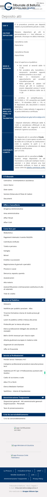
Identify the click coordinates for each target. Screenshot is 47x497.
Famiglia (7, 251)
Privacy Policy (38, 479)
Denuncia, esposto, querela (14, 273)
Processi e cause (10, 269)
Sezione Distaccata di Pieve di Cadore (18, 194)
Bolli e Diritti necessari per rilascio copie (19, 335)
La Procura (8, 471)
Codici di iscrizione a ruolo (14, 377)
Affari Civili (8, 222)
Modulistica (8, 233)
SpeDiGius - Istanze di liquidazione (17, 391)
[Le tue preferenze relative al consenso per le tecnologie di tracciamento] (45, 373)
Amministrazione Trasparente (15, 479)
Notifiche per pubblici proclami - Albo (18, 308)
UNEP (39, 471)
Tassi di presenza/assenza (14, 408)
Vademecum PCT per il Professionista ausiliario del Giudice (23, 372)
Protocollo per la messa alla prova (16, 324)
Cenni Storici (8, 185)
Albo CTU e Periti (10, 382)
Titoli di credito (9, 294)
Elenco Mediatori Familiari (14, 387)
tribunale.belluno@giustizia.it (26, 488)
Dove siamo (8, 189)
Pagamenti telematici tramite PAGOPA (18, 237)
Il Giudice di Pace (8, 9)
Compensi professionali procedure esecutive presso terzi (23, 365)
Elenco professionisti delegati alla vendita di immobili (20, 330)
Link (32, 475)
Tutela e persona (10, 246)
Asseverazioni (9, 278)
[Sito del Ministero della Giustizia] (23, 446)
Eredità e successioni (12, 260)
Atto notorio (8, 282)
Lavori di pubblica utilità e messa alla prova (20, 320)
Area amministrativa (11, 213)
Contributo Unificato (11, 242)
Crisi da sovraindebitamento (14, 418)
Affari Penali (8, 218)
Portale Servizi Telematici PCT (15, 359)
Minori (6, 255)
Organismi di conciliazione (14, 345)
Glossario (7, 304)
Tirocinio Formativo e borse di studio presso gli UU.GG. (21, 314)
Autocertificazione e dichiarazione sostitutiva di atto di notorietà (23, 288)
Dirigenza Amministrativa (13, 209)
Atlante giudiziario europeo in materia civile (20, 340)
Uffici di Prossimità (11, 349)
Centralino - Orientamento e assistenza (19, 180)
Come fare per (23, 9)
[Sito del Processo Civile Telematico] (23, 457)
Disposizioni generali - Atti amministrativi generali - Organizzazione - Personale (23, 402)
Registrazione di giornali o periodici (17, 264)
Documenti (8, 198)
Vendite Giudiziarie (18, 475)
